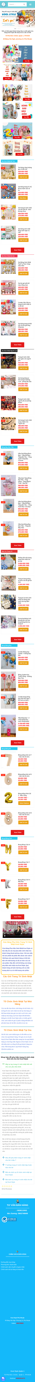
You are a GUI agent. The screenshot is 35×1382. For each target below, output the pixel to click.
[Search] (24, 4)
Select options (24, 803)
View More (23, 198)
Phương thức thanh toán (9, 1264)
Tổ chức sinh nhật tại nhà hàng (18, 1002)
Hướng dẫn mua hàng (8, 1262)
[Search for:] (17, 4)
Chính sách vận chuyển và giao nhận (12, 1267)
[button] (30, 4)
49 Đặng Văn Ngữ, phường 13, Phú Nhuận (17, 39)
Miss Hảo (12, 1210)
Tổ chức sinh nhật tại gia (17, 1030)
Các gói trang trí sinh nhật (17, 976)
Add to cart (23, 177)
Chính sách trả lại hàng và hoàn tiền (12, 1269)
